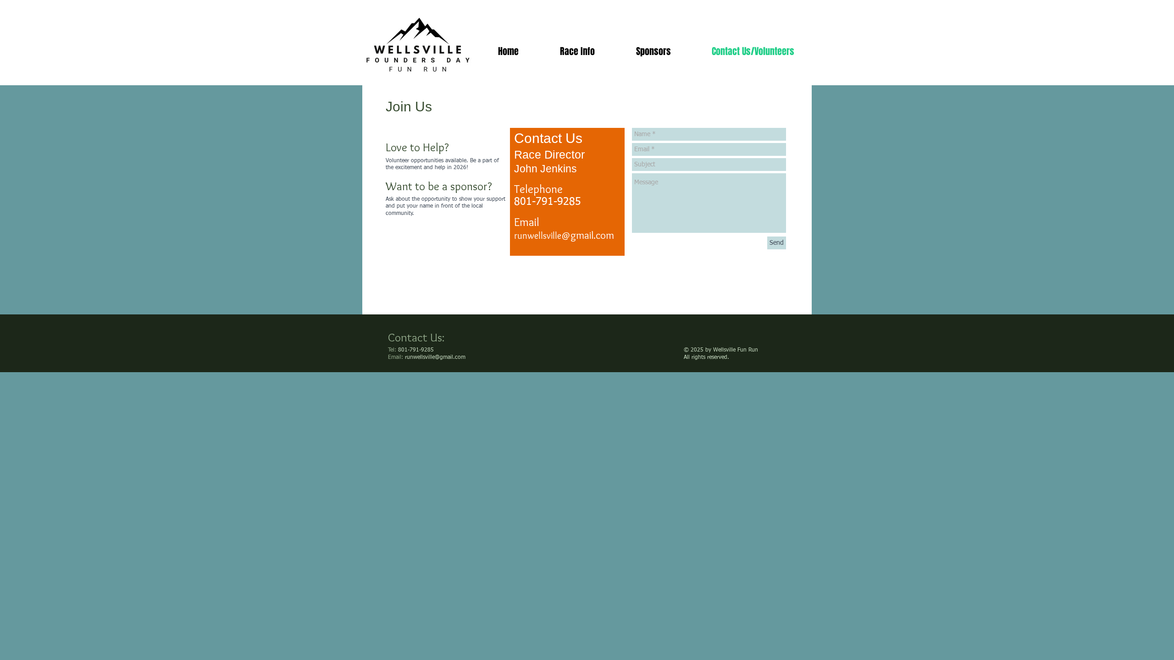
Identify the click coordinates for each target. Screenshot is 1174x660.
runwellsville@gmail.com (435, 357)
